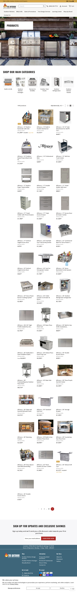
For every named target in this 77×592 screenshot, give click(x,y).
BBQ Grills (19, 11)
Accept (38, 588)
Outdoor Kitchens (9, 11)
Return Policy (43, 563)
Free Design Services (44, 11)
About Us (59, 557)
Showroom (60, 559)
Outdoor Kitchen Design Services (29, 557)
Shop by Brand (68, 11)
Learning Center (57, 11)
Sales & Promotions (30, 11)
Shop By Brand (26, 563)
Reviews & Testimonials (46, 560)
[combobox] (32, 6)
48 (49, 509)
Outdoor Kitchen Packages (29, 560)
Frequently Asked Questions (44, 557)
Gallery (59, 561)
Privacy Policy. (14, 584)
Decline (62, 588)
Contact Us (7, 15)
